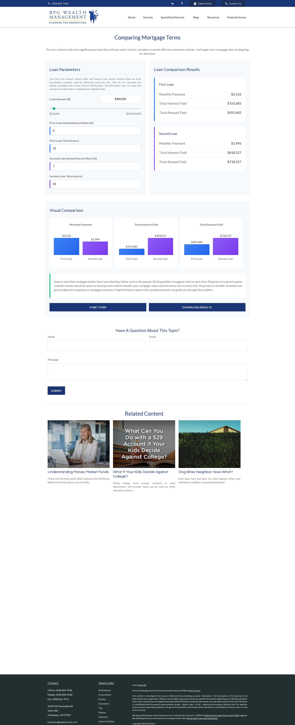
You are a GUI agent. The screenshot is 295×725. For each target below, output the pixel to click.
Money (102, 712)
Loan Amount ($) (60, 99)
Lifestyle (103, 716)
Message (53, 359)
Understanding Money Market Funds (78, 472)
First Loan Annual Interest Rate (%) (71, 122)
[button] (116, 17)
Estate (102, 699)
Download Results (197, 307)
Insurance (104, 703)
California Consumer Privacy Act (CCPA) (221, 715)
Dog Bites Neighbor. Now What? (206, 472)
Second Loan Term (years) (66, 176)
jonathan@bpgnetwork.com (62, 722)
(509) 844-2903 (64, 694)
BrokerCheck (194, 690)
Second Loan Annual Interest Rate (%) (73, 158)
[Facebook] (182, 3)
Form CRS (142, 685)
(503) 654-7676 (60, 3)
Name (51, 336)
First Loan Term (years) (64, 140)
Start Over (97, 307)
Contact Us (235, 3)
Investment (105, 694)
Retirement (105, 690)
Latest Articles (106, 721)
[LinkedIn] (172, 3)
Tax (100, 708)
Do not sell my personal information (202, 718)
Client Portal (204, 3)
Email (152, 336)
